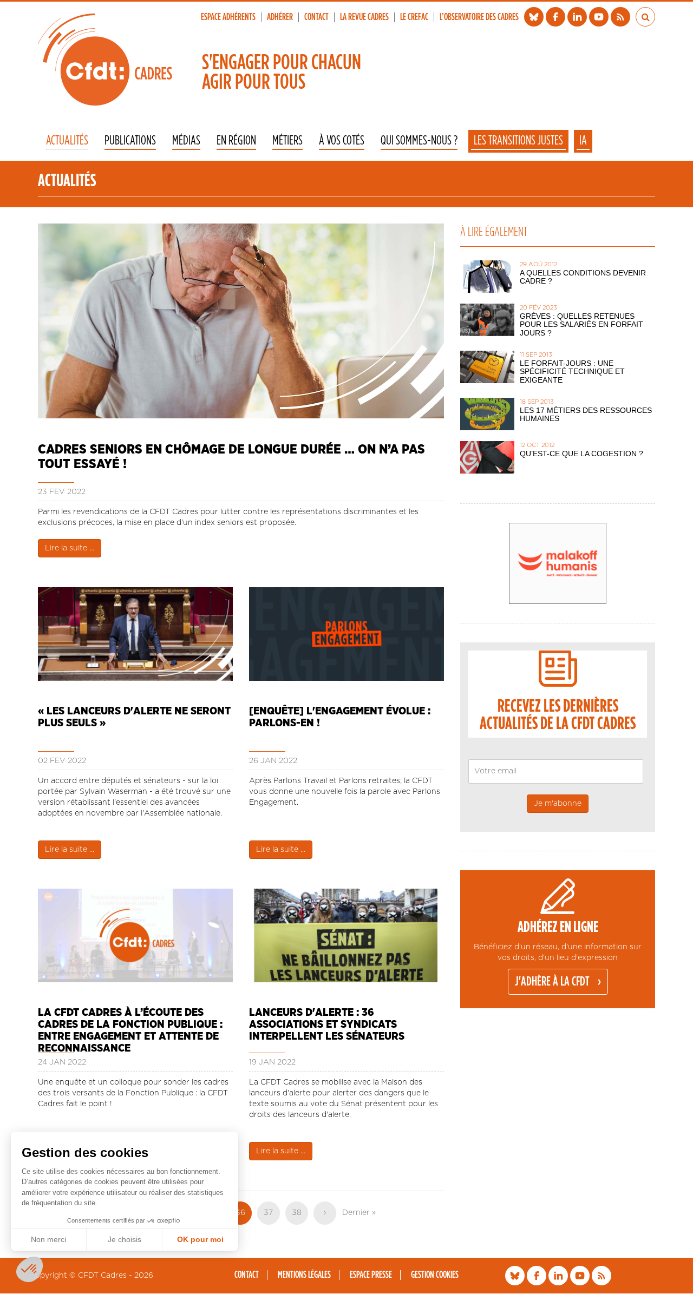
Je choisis (124, 1239)
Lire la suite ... (69, 548)
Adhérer (280, 17)
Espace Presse (371, 1275)
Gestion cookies (435, 1275)
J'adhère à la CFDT (552, 981)
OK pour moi (200, 1239)
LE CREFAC (414, 17)
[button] (29, 1269)
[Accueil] (105, 60)
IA (583, 140)
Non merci (48, 1239)
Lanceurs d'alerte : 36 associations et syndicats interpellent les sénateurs (326, 1024)
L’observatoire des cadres (479, 17)
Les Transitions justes (518, 140)
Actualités (67, 141)
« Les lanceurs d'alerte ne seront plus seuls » (134, 717)
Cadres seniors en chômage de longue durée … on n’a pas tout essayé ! (231, 456)
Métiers (287, 141)
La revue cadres (364, 17)
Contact (316, 17)
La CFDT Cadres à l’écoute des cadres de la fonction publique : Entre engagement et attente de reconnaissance (130, 1024)
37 (272, 1213)
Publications (130, 141)
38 (300, 1213)
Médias (186, 141)
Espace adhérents (228, 17)
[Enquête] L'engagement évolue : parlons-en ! (339, 717)
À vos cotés (341, 141)
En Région (236, 141)
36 (244, 1217)
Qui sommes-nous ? (419, 141)
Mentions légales (304, 1275)
